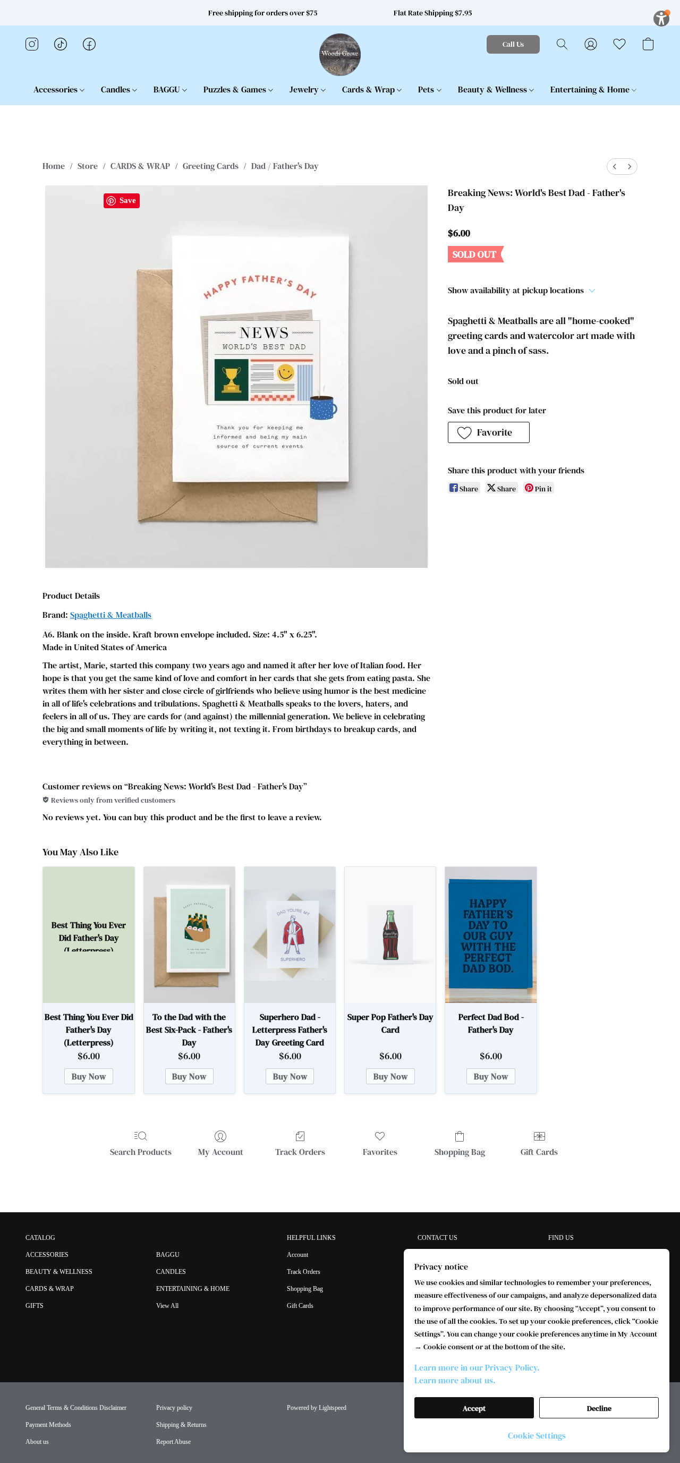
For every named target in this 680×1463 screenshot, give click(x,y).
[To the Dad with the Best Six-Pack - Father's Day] (189, 935)
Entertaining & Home (591, 89)
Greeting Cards (211, 166)
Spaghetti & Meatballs (110, 614)
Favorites (380, 1152)
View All (167, 1305)
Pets (427, 89)
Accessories (56, 89)
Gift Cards (539, 1152)
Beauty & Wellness (493, 89)
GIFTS (35, 1305)
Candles (116, 89)
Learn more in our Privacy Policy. (477, 1367)
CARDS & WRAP (140, 166)
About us (37, 1441)
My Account (220, 1152)
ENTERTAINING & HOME (193, 1288)
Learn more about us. (455, 1380)
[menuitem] (614, 166)
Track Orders (300, 1152)
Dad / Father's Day (285, 166)
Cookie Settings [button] (537, 1435)
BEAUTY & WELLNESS (59, 1271)
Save (128, 200)
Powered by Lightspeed (316, 1407)
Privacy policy (174, 1407)
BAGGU (168, 89)
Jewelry (305, 89)
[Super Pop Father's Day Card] (390, 935)
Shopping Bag (460, 1152)
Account (297, 1254)
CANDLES (171, 1271)
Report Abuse (173, 1441)
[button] (340, 54)
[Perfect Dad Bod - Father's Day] (490, 935)
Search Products (141, 1152)
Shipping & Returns (181, 1424)
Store (88, 166)
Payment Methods (48, 1424)
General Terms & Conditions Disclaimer (76, 1407)
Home (53, 166)
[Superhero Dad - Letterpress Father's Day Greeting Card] (289, 935)
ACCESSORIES (47, 1254)
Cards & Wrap (369, 89)
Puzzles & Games (235, 89)
